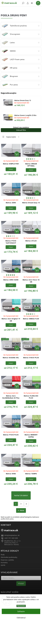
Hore (22, 510)
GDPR (3, 565)
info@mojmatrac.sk (12, 535)
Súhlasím (21, 611)
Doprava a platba (7, 560)
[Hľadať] (23, 3)
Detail (11, 169)
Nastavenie (21, 606)
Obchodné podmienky (9, 557)
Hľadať (21, 583)
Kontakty (4, 562)
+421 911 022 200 (11, 538)
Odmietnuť (21, 617)
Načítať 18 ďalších (21, 495)
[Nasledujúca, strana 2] (21, 504)
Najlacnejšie (11, 137)
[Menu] (32, 3)
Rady (3, 554)
